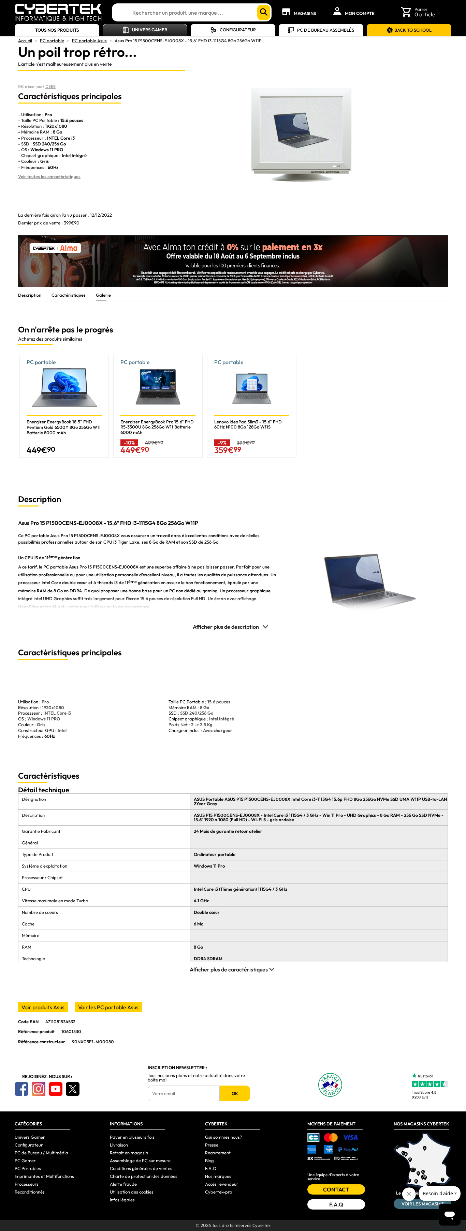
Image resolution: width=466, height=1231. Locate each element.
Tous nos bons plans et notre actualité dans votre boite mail (196, 1077)
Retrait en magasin (129, 1152)
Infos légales (122, 1199)
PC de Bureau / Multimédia (41, 1152)
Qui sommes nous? (223, 1137)
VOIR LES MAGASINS (423, 1203)
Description (29, 295)
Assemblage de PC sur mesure (140, 1160)
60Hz (49, 736)
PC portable (52, 40)
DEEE (50, 86)
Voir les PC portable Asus (108, 1007)
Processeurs (27, 1184)
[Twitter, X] (72, 1089)
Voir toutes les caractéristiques (49, 176)
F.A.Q (211, 1168)
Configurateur (238, 29)
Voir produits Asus (42, 1007)
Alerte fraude (123, 1184)
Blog (209, 1160)
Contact (336, 1189)
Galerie (103, 295)
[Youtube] (55, 1089)
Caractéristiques (69, 295)
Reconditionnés (30, 1192)
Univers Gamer (149, 29)
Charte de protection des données (143, 1176)
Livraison (119, 1145)
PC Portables (28, 1168)
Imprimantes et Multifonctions (44, 1176)
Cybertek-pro (218, 1192)
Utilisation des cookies (132, 1192)
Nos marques (218, 1176)
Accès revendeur (221, 1184)
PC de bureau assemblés (325, 30)
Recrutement (218, 1152)
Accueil (25, 40)
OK (235, 1093)
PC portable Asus (89, 40)
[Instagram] (38, 1089)
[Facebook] (21, 1089)
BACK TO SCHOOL (413, 30)
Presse (211, 1145)
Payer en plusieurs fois (132, 1137)
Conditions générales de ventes (141, 1168)
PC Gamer (25, 1160)
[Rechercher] (263, 12)
